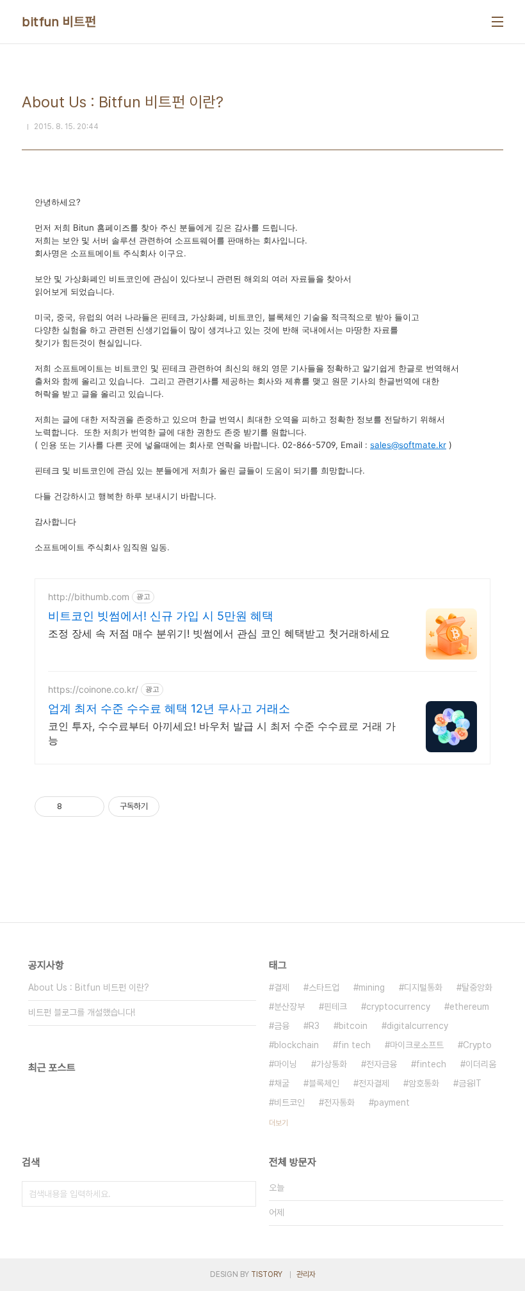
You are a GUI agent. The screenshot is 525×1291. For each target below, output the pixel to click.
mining (372, 987)
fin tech (354, 1045)
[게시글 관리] (90, 806)
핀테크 (335, 1006)
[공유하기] (74, 806)
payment (392, 1102)
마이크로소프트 (417, 1045)
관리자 (306, 1274)
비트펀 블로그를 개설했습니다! (81, 1012)
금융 (281, 1026)
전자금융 (381, 1064)
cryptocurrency (398, 1006)
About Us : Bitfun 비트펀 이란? (88, 987)
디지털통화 (423, 987)
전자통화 (339, 1102)
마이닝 (285, 1064)
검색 (243, 1194)
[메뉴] (497, 21)
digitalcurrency (417, 1026)
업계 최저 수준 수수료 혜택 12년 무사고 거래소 (169, 708)
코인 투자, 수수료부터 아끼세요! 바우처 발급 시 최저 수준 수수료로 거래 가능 (222, 733)
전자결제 (374, 1083)
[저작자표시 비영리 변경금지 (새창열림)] (176, 806)
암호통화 (423, 1083)
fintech (431, 1064)
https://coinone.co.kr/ (93, 689)
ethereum (469, 1006)
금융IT (469, 1083)
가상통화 (331, 1064)
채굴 (281, 1083)
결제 (281, 987)
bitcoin (353, 1026)
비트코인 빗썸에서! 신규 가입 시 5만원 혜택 (160, 615)
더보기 (278, 1122)
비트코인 (289, 1102)
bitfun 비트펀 (59, 21)
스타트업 (324, 987)
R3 (314, 1026)
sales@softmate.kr (408, 445)
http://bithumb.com (88, 596)
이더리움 (480, 1064)
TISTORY (266, 1274)
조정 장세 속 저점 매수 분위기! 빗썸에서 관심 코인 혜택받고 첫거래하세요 (219, 633)
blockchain (296, 1045)
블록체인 (324, 1083)
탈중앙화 (477, 987)
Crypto (477, 1045)
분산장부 (289, 1006)
